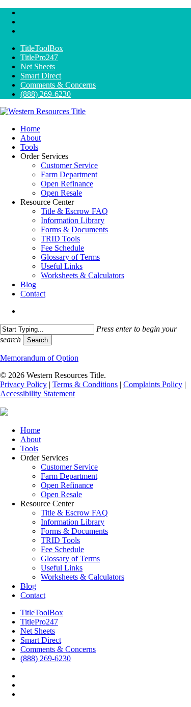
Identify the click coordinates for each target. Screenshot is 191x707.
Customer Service (69, 467)
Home (30, 430)
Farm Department (69, 476)
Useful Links (62, 567)
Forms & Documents (74, 531)
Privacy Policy (23, 384)
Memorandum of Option (39, 358)
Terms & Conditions (85, 384)
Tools (29, 448)
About (30, 439)
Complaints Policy (152, 384)
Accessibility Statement (37, 393)
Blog (28, 586)
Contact (32, 595)
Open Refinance (67, 485)
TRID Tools (60, 540)
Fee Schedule (62, 549)
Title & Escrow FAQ (74, 512)
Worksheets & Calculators (82, 577)
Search (37, 340)
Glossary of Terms (70, 558)
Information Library (72, 522)
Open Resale (61, 494)
